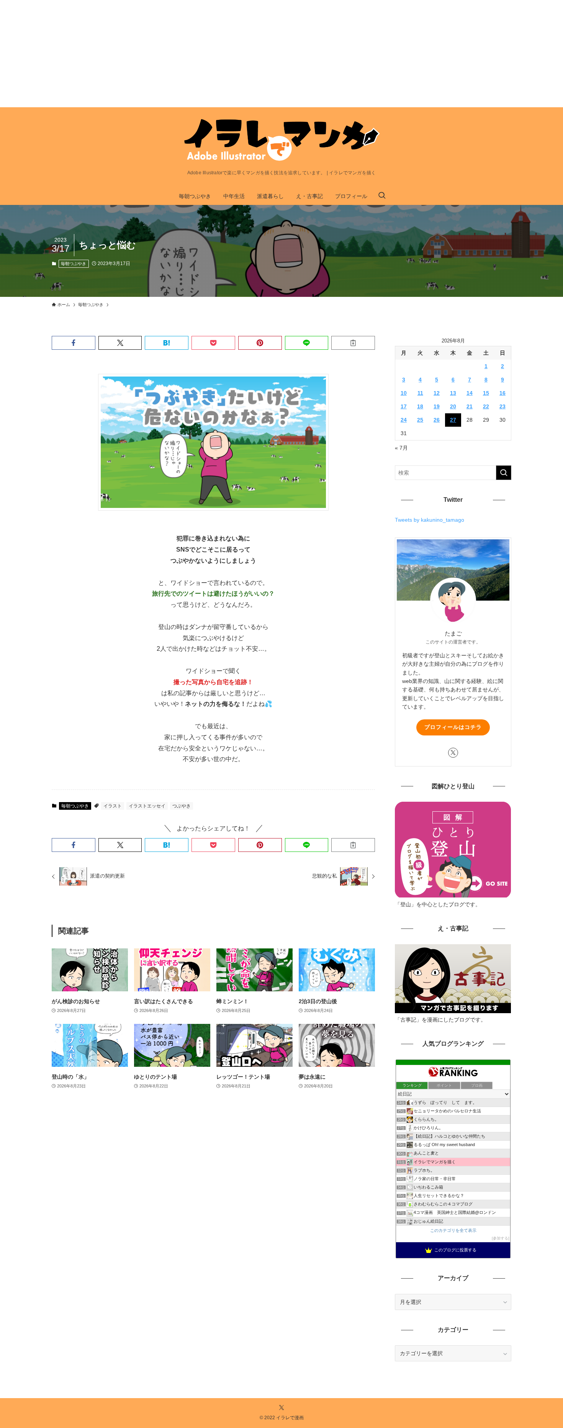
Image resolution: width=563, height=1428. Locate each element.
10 (404, 393)
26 (437, 420)
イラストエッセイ (147, 806)
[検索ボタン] (381, 196)
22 (486, 406)
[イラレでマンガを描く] (281, 140)
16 (502, 393)
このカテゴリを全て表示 (453, 1230)
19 (437, 406)
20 (453, 406)
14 (469, 393)
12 (437, 393)
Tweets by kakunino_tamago (429, 520)
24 (404, 420)
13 (453, 393)
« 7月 (401, 448)
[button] (73, 343)
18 (420, 406)
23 (502, 406)
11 (420, 393)
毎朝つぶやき (73, 263)
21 (469, 406)
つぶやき (181, 806)
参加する (500, 1238)
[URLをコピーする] (353, 343)
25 (420, 420)
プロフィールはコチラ (453, 727)
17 (404, 406)
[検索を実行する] (503, 472)
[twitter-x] (453, 753)
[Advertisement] (230, 53)
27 (453, 420)
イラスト (112, 806)
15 (486, 393)
